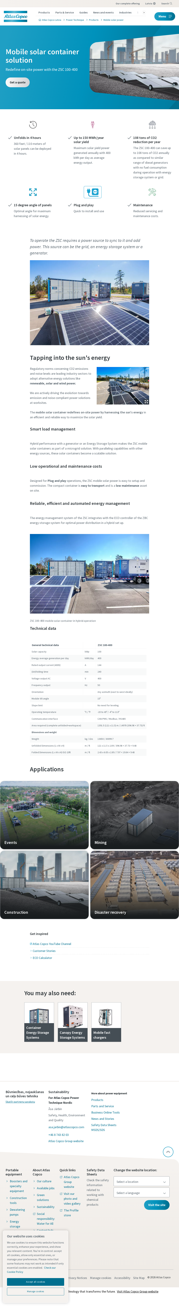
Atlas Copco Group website (66, 1141)
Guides (83, 12)
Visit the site (156, 1205)
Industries (125, 12)
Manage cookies (100, 1278)
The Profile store (71, 1212)
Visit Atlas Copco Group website (137, 1291)
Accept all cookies (35, 1281)
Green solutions (43, 1197)
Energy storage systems (15, 1226)
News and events (103, 12)
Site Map (139, 1278)
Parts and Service (102, 1106)
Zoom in (146, 402)
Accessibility (122, 1278)
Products (44, 12)
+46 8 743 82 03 (58, 1135)
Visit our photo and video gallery (72, 1198)
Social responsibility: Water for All (46, 1219)
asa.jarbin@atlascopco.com (66, 1127)
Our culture (44, 1181)
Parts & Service (64, 12)
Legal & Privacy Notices (71, 1278)
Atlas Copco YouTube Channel (52, 944)
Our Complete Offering (128, 3)
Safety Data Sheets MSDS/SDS (103, 1127)
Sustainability (45, 1207)
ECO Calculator (42, 958)
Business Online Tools (105, 1112)
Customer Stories (44, 951)
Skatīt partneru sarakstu (20, 1101)
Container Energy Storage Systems (37, 1032)
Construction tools (18, 1200)
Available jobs (46, 1188)
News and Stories (102, 1119)
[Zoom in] (123, 385)
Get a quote (18, 82)
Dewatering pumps (17, 1212)
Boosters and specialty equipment (18, 1186)
